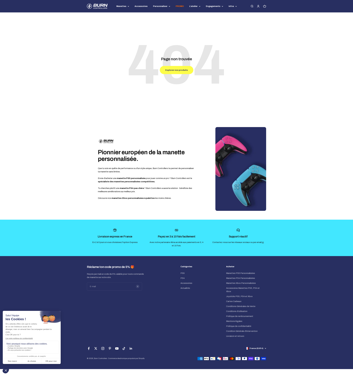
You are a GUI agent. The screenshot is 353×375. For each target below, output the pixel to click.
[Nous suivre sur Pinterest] (110, 348)
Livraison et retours (235, 336)
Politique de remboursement (239, 316)
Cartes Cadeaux (233, 301)
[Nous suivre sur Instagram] (103, 348)
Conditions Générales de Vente (240, 306)
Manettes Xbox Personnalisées (241, 283)
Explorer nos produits (176, 70)
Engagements (213, 6)
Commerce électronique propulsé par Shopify (126, 358)
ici (263, 242)
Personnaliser (160, 6)
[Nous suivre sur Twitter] (96, 348)
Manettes (121, 6)
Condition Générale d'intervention (242, 331)
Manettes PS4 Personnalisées (240, 278)
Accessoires (141, 6)
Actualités (185, 288)
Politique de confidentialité (238, 326)
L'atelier (193, 6)
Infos (231, 6)
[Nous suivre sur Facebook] (89, 348)
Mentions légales (234, 321)
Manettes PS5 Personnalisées (240, 273)
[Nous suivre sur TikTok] (124, 348)
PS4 (182, 278)
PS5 (182, 273)
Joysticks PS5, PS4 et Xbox (239, 296)
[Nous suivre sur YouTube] (117, 348)
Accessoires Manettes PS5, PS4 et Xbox (243, 289)
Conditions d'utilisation (236, 311)
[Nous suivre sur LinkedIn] (131, 348)
